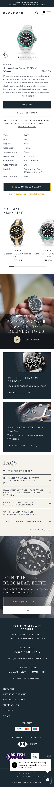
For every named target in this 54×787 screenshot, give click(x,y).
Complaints (11, 705)
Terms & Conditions (27, 776)
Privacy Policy (27, 773)
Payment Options (15, 694)
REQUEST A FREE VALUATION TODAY (27, 5)
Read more (27, 96)
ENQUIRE (27, 104)
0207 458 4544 (27, 652)
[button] (18, 57)
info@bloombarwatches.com (27, 658)
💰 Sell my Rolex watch (27, 187)
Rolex (7, 64)
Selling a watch (14, 699)
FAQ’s (7, 715)
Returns (9, 689)
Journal (9, 710)
